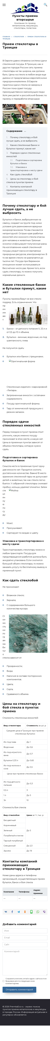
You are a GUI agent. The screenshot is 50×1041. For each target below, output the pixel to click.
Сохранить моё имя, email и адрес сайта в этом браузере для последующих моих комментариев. (26, 981)
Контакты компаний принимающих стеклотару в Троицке (21, 190)
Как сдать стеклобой (21, 174)
